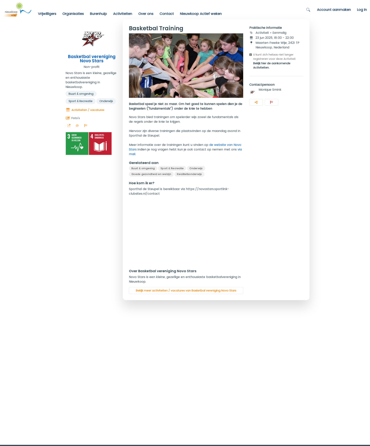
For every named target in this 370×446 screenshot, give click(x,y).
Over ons (145, 14)
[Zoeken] (308, 9)
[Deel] (256, 102)
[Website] (69, 125)
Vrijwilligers (47, 14)
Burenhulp (98, 14)
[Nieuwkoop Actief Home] (17, 9)
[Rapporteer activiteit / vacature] (271, 102)
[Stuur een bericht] (77, 125)
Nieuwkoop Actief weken (201, 14)
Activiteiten (122, 14)
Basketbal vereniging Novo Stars (92, 59)
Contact (167, 14)
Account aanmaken (334, 10)
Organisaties (73, 14)
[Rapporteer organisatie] (85, 125)
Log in (362, 10)
